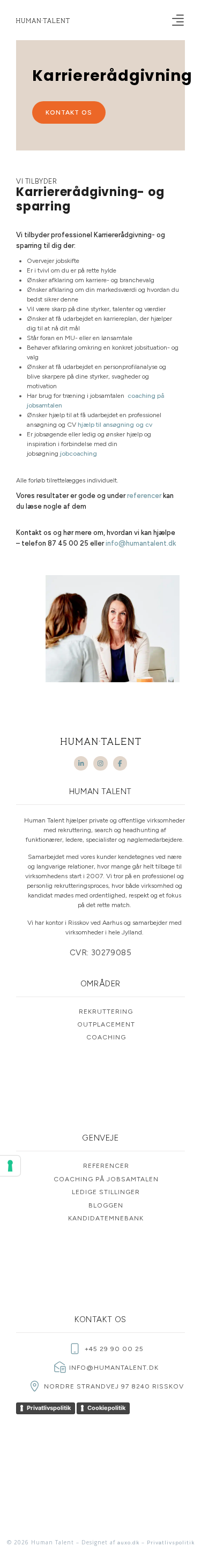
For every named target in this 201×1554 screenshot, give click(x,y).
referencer (144, 496)
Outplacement (106, 1024)
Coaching (106, 1037)
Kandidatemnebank (106, 1218)
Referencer (106, 1166)
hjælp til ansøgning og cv (115, 424)
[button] (177, 20)
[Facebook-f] (120, 763)
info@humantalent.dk (141, 543)
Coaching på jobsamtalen (106, 1179)
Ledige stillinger (106, 1192)
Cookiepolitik (106, 1408)
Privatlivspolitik (49, 1408)
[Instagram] (100, 763)
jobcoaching (78, 453)
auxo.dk (128, 1542)
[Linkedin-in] (81, 763)
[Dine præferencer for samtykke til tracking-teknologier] (10, 1166)
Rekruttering (106, 1011)
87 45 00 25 (68, 543)
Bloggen (105, 1205)
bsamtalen (48, 405)
